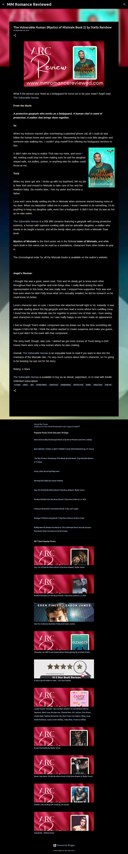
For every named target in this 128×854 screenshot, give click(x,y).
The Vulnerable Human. (26, 97)
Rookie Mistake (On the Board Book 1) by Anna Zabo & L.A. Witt (60, 499)
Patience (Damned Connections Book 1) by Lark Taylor (56, 509)
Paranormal (66, 385)
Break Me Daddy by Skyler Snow (47, 748)
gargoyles (54, 385)
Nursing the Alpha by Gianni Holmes (48, 481)
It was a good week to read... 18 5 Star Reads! (52, 681)
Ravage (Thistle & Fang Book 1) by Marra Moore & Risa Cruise (59, 518)
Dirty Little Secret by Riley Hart (47, 471)
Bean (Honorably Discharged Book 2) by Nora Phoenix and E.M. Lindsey (63, 440)
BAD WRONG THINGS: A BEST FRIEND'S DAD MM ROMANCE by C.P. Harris (64, 449)
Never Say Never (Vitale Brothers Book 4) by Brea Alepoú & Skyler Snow (63, 776)
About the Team (41, 424)
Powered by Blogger (65, 845)
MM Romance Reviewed (29, 4)
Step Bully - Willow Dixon (44, 833)
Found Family (41, 385)
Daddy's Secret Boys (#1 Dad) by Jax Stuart (51, 805)
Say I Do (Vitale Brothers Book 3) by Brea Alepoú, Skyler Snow (59, 490)
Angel (25, 385)
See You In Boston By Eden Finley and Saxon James (54, 624)
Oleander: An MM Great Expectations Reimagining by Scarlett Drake (62, 652)
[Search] (124, 4)
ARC (32, 385)
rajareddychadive (69, 850)
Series (88, 385)
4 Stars (17, 385)
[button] (14, 35)
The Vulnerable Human (26, 221)
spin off (108, 385)
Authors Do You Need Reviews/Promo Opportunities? (57, 426)
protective (78, 385)
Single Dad (98, 385)
